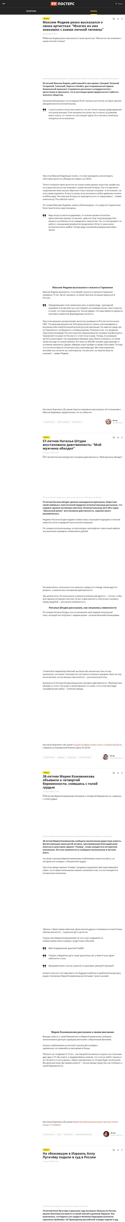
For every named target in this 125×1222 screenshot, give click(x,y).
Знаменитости (49, 422)
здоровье (61, 757)
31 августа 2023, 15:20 (50, 453)
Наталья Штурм (85, 757)
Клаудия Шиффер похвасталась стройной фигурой (97, 744)
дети (59, 1134)
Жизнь (93, 11)
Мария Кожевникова (83, 1134)
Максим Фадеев (63, 422)
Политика (31, 11)
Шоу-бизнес (76, 422)
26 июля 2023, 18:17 (50, 34)
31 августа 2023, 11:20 (50, 792)
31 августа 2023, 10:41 (50, 1161)
